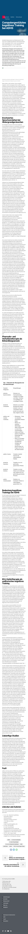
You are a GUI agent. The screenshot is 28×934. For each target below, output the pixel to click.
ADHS (9, 839)
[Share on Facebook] (11, 850)
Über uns (5, 905)
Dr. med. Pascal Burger (14, 842)
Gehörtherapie (6, 897)
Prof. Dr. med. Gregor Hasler (19, 846)
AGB (4, 917)
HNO (21, 844)
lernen (10, 846)
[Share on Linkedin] (14, 850)
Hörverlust (19, 17)
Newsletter (5, 921)
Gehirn (12, 17)
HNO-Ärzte (5, 846)
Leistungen (5, 903)
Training (7, 19)
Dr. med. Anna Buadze (16, 839)
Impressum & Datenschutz (9, 914)
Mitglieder (5, 907)
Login (4, 919)
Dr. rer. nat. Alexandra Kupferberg (12, 844)
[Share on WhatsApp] (16, 850)
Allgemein (6, 17)
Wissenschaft (6, 901)
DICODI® (5, 899)
